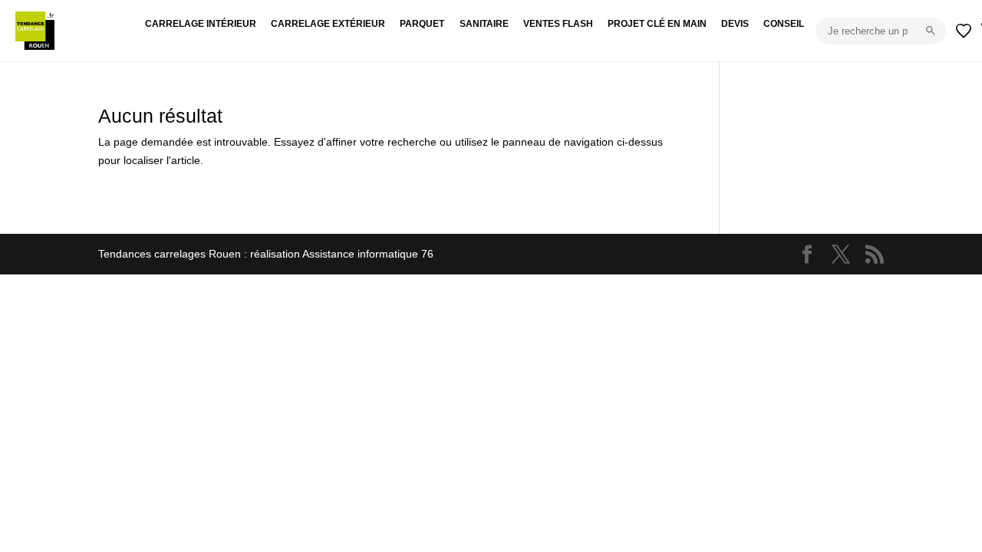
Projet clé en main (657, 23)
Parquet (422, 23)
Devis (735, 23)
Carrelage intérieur (200, 23)
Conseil (783, 23)
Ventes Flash (558, 23)
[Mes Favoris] (963, 30)
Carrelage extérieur (328, 23)
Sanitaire (484, 23)
